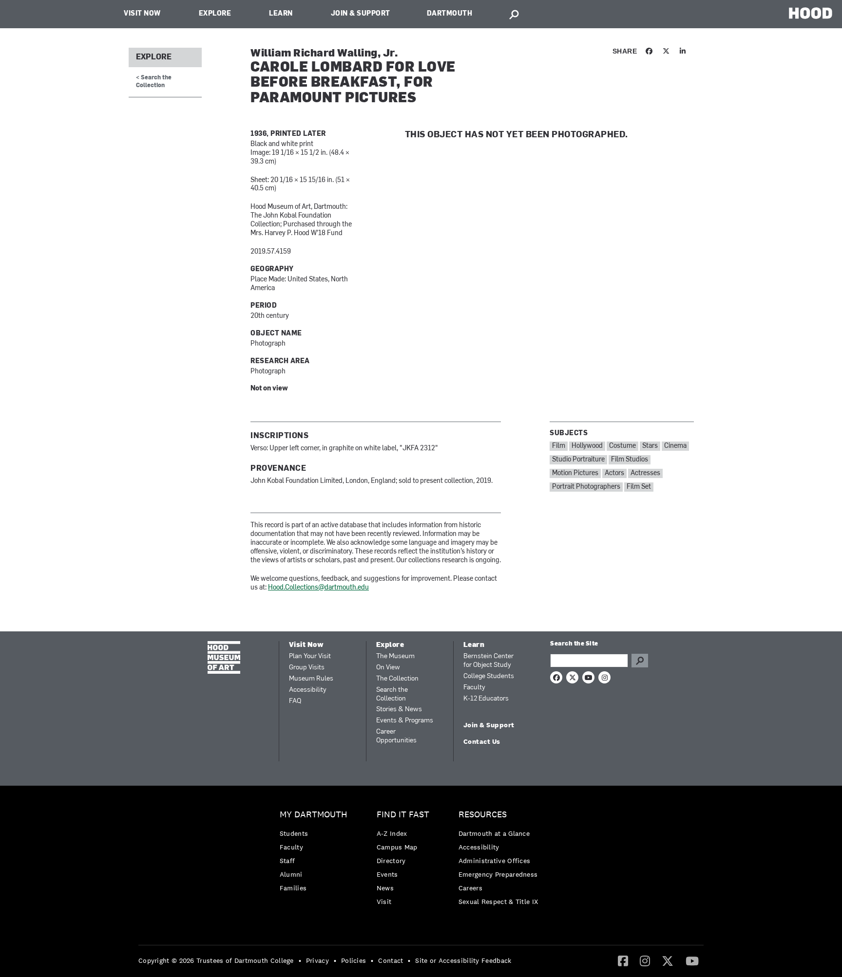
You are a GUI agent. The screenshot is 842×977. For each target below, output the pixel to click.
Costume (622, 446)
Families (293, 888)
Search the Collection (392, 694)
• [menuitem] (300, 960)
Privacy (317, 960)
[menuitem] (316, 853)
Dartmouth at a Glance (494, 833)
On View (388, 667)
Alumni (291, 874)
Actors (614, 473)
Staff (287, 860)
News (385, 888)
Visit (384, 901)
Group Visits (307, 667)
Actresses (645, 473)
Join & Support (360, 14)
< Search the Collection (154, 81)
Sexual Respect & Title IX (498, 901)
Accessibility (307, 690)
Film (558, 446)
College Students (488, 676)
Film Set (639, 487)
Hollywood (587, 446)
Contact (390, 960)
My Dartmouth (313, 814)
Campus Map (397, 847)
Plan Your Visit (310, 656)
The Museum (395, 656)
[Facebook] (623, 960)
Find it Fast (403, 814)
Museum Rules (311, 678)
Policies (353, 960)
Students (294, 833)
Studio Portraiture (578, 459)
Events (387, 874)
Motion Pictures (575, 473)
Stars (650, 446)
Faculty (474, 687)
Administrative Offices (495, 860)
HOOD (810, 12)
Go (640, 660)
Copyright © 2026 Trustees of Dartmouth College (216, 960)
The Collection (397, 678)
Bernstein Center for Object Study (488, 661)
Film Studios (629, 459)
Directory (391, 860)
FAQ (295, 701)
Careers (470, 888)
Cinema (675, 446)
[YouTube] (692, 960)
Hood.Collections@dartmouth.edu (318, 587)
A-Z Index (392, 833)
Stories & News (399, 709)
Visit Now (142, 14)
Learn (281, 14)
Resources (483, 814)
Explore (215, 14)
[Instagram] (645, 960)
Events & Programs (404, 720)
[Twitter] (667, 960)
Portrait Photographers (586, 487)
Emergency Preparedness (498, 874)
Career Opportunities (396, 736)
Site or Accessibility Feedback (463, 960)
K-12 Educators (486, 698)
